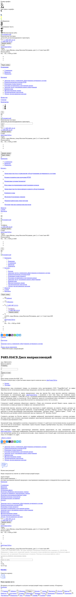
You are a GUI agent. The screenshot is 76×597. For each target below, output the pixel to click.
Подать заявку (5, 65)
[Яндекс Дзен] (5, 108)
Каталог (4, 77)
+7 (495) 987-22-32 (9, 40)
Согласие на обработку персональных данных (13, 556)
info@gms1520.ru (6, 47)
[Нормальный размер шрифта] (2, 5)
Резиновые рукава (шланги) (13, 84)
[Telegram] (5, 105)
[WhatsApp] (15, 335)
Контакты (5, 102)
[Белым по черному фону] (1, 13)
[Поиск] (2, 112)
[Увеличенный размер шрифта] (2, 7)
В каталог (4, 587)
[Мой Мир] (7, 335)
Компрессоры (8, 89)
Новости (4, 97)
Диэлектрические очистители (13, 92)
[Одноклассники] (4, 335)
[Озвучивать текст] (2, 29)
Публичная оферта (7, 490)
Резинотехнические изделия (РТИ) (15, 82)
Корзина (4, 569)
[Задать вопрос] (2, 375)
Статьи (3, 99)
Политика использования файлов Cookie (14, 495)
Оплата (6, 383)
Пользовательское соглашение (10, 498)
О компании (8, 70)
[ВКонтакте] (2, 335)
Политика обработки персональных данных (15, 492)
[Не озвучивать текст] (2, 31)
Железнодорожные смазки (12, 90)
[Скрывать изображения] (2, 25)
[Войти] (1, 115)
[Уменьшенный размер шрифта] (2, 3)
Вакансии (7, 72)
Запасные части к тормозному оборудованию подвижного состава (25, 80)
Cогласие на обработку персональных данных (15, 493)
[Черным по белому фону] (1, 11)
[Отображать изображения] (2, 23)
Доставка (7, 385)
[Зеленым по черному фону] (1, 19)
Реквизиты (7, 73)
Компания (5, 67)
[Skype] (17, 335)
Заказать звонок (6, 43)
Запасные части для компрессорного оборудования (20, 87)
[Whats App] (5, 107)
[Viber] (12, 335)
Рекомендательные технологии (10, 497)
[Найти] (2, 125)
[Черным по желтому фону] (1, 17)
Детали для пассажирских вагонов (15, 94)
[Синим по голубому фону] (1, 15)
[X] (10, 335)
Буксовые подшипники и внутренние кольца (18, 85)
